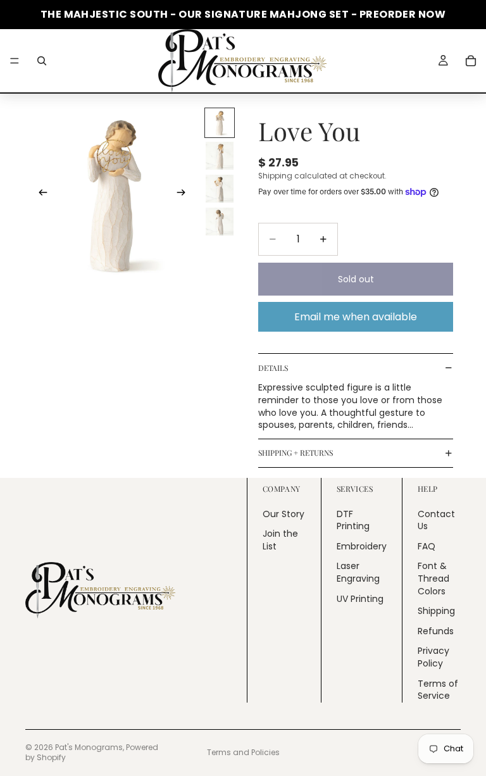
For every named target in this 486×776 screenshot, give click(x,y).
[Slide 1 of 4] (220, 123)
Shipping (436, 610)
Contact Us (436, 520)
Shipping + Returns (295, 452)
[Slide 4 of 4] (220, 221)
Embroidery (362, 546)
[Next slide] (185, 194)
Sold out (356, 279)
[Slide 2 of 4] (220, 156)
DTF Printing (353, 520)
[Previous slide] (39, 194)
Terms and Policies (243, 752)
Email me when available (355, 317)
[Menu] (14, 60)
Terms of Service (438, 689)
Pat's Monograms (89, 747)
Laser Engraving (358, 572)
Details (273, 368)
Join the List (280, 540)
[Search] (42, 61)
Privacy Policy (433, 657)
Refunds (436, 631)
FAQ (426, 546)
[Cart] (471, 61)
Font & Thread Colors (433, 578)
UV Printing (360, 598)
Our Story (283, 514)
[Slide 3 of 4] (220, 189)
